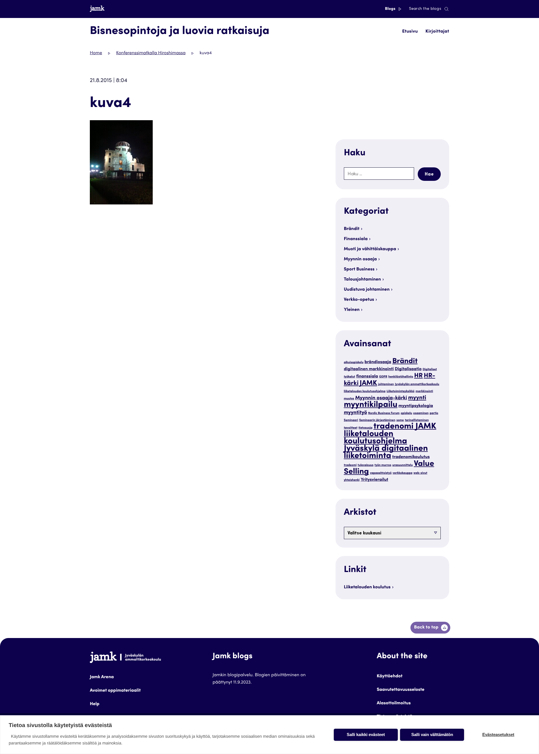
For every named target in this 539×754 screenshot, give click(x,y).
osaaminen (421, 413)
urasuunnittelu (402, 465)
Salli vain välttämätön (432, 734)
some (400, 420)
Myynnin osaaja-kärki (381, 398)
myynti (417, 398)
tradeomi (350, 465)
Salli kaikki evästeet (366, 734)
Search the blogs (425, 9)
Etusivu (410, 31)
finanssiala (367, 377)
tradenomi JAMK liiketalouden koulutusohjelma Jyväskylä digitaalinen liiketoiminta (390, 442)
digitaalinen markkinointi (369, 369)
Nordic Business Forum (383, 413)
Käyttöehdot (390, 676)
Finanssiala (356, 239)
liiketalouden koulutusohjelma (365, 391)
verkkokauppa (403, 473)
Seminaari (351, 420)
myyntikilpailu (371, 405)
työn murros (382, 465)
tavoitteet (350, 427)
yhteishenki (352, 480)
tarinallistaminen (417, 420)
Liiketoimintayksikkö (400, 391)
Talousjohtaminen (362, 279)
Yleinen (352, 310)
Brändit (352, 229)
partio (434, 413)
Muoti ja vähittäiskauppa (370, 249)
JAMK (368, 383)
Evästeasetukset (498, 734)
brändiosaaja (377, 362)
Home (96, 53)
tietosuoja (365, 427)
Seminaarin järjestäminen (377, 420)
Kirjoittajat (437, 31)
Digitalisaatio (408, 369)
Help (94, 704)
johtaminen (386, 384)
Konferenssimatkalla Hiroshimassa (151, 53)
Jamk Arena (102, 677)
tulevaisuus (365, 465)
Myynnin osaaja (360, 259)
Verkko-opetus (359, 300)
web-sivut (420, 473)
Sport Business (359, 269)
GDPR (383, 376)
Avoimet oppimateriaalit (115, 691)
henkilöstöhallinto (400, 376)
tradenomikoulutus (411, 457)
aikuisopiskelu (354, 362)
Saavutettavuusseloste (400, 690)
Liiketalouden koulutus (367, 587)
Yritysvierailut (374, 480)
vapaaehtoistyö (381, 473)
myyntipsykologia (415, 406)
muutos (349, 398)
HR (418, 376)
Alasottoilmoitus (394, 703)
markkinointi (424, 391)
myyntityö (355, 413)
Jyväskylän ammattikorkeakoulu (417, 384)
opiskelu (406, 413)
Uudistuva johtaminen (367, 290)
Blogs (390, 9)
